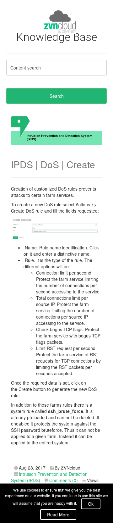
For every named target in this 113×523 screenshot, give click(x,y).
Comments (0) (63, 480)
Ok (91, 504)
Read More (58, 514)
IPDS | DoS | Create (53, 164)
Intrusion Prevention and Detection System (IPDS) (59, 137)
